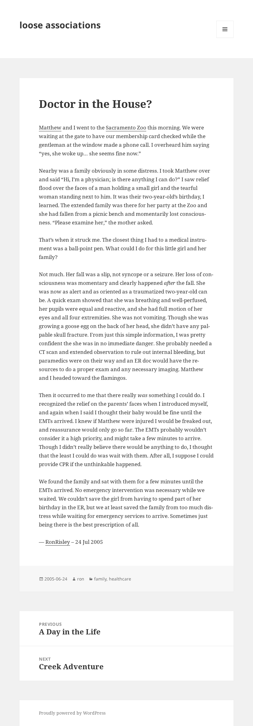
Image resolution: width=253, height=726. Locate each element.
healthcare (120, 579)
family (100, 579)
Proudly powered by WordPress (72, 713)
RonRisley (57, 541)
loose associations (60, 25)
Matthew (50, 127)
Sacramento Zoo (126, 127)
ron (80, 579)
